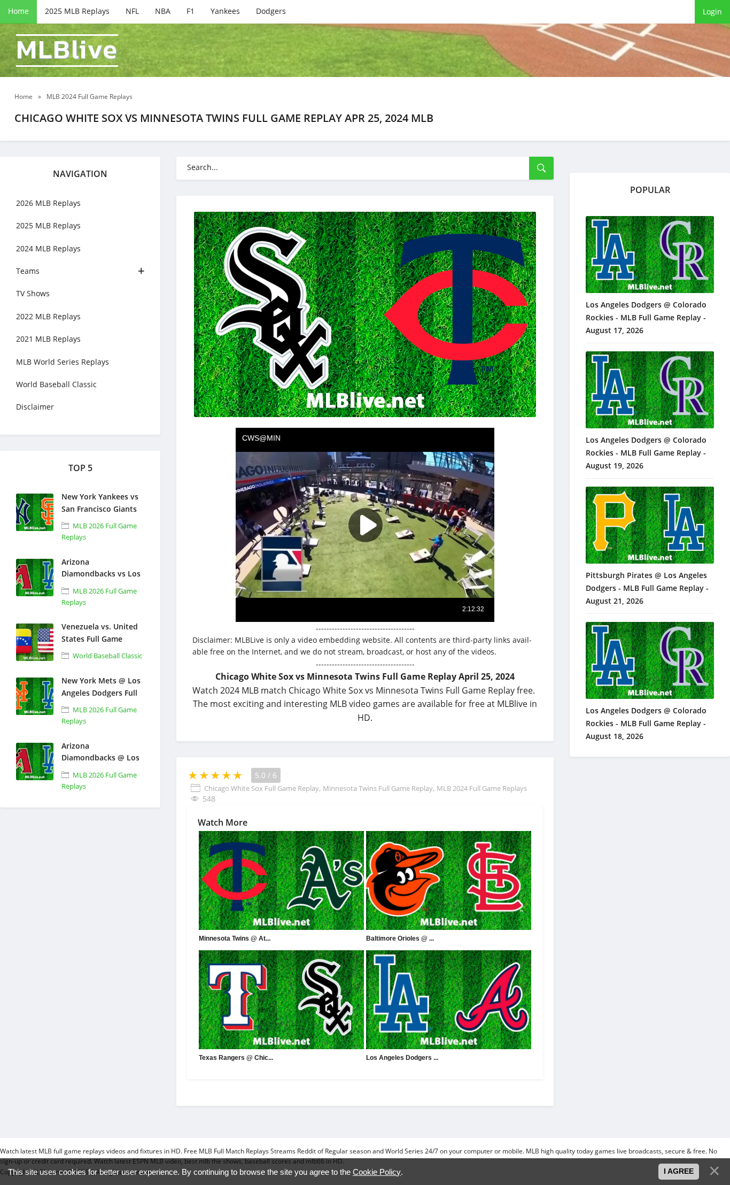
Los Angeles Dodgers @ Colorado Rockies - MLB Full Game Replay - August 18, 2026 (646, 723)
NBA (162, 11)
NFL (132, 11)
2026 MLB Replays (48, 203)
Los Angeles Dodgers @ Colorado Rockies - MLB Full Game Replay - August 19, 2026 (646, 453)
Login (712, 11)
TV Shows (33, 293)
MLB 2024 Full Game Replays (482, 788)
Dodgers (271, 11)
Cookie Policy (377, 1171)
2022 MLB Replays (48, 316)
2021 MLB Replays (48, 339)
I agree (679, 1171)
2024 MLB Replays (48, 248)
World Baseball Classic (56, 384)
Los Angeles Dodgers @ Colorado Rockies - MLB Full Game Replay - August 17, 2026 (646, 317)
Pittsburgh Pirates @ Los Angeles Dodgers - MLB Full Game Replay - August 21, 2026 (647, 588)
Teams (28, 271)
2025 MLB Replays (77, 11)
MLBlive (67, 50)
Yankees (225, 11)
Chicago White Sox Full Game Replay (261, 788)
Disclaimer (35, 407)
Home (18, 11)
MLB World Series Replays (62, 362)
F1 (191, 11)
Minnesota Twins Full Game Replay (378, 788)
